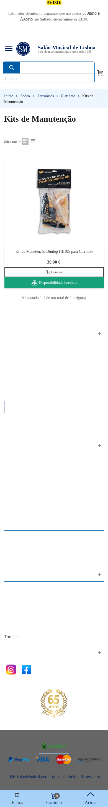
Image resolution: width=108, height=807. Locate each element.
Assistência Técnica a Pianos (35, 393)
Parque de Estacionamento (33, 378)
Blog (14, 626)
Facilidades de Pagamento (32, 385)
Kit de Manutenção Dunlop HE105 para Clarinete (54, 251)
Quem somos (21, 603)
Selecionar (11, 141)
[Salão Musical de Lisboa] (23, 49)
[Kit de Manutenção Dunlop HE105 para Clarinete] (54, 201)
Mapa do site (21, 596)
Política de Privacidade (30, 363)
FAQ (14, 348)
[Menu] (8, 49)
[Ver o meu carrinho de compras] (100, 72)
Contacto (17, 588)
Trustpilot (12, 637)
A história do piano (26, 618)
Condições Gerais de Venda (34, 370)
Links (15, 355)
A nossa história (23, 611)
